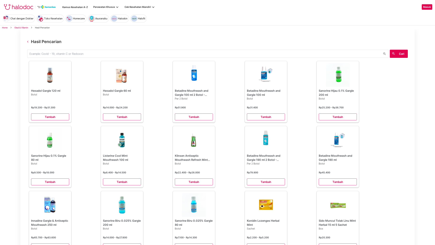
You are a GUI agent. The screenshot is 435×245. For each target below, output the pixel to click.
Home (5, 27)
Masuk (427, 7)
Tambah (50, 116)
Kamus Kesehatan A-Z (75, 7)
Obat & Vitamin (21, 27)
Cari (401, 53)
